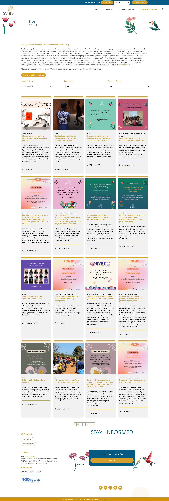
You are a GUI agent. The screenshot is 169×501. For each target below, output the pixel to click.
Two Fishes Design (103, 499)
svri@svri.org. (125, 65)
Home (31, 25)
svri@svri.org (30, 456)
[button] (163, 9)
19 (91, 424)
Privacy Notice (26, 468)
